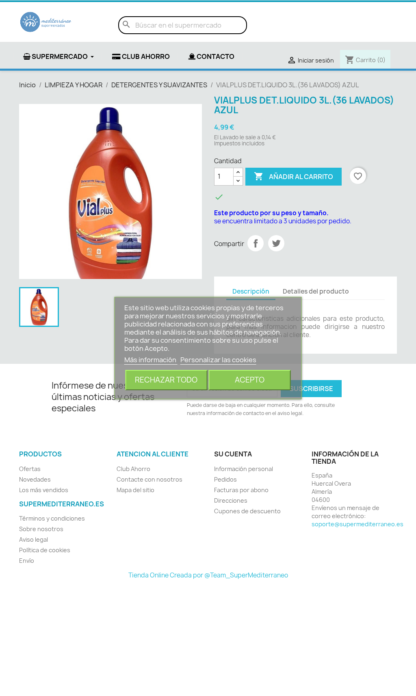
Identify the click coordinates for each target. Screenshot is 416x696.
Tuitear (276, 243)
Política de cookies (44, 550)
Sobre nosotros (41, 529)
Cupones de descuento (247, 511)
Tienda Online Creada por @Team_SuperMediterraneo (208, 575)
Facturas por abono (241, 490)
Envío (26, 560)
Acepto (249, 380)
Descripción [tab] (250, 291)
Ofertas (30, 469)
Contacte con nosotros (149, 479)
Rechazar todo (166, 380)
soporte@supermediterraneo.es (357, 524)
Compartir (255, 243)
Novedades (35, 479)
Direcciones (230, 500)
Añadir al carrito (293, 176)
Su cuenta (233, 454)
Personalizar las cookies (218, 359)
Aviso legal (33, 539)
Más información (151, 359)
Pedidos (225, 479)
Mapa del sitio (135, 490)
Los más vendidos (43, 490)
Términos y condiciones (52, 518)
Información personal (243, 469)
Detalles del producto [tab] (316, 291)
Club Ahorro (133, 469)
